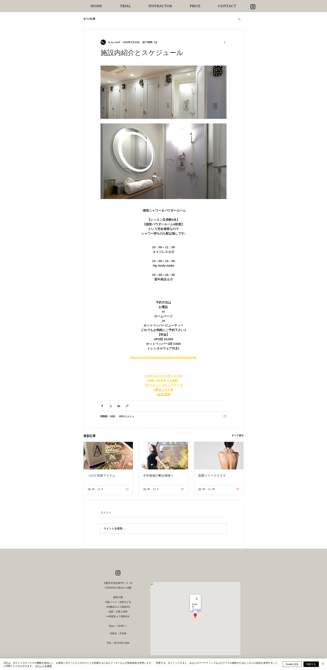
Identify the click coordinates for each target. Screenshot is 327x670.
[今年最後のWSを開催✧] (163, 455)
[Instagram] (118, 573)
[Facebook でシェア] (102, 405)
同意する (311, 664)
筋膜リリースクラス (212, 475)
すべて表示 (238, 435)
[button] (239, 19)
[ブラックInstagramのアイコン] (253, 6)
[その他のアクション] (224, 42)
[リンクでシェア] (127, 405)
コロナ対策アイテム (101, 475)
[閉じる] (323, 664)
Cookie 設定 (292, 664)
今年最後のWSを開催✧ (158, 475)
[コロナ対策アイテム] (108, 455)
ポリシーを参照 (43, 665)
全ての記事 (89, 18)
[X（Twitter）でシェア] (110, 405)
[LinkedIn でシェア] (118, 405)
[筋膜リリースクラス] (218, 455)
